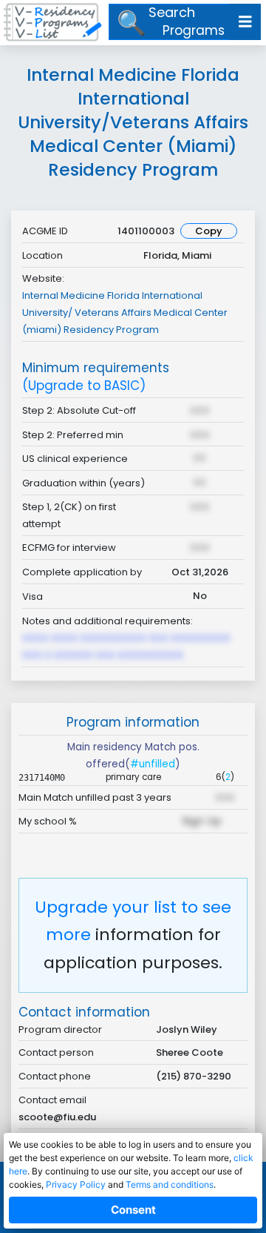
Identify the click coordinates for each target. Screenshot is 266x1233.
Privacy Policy (76, 1184)
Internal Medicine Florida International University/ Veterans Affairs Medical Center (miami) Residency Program (125, 312)
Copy (208, 231)
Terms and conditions (170, 1184)
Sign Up (202, 820)
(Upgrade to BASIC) (84, 385)
